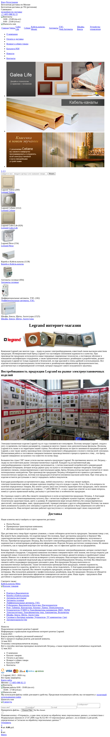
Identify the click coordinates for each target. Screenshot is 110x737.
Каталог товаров (14, 655)
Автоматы (53, 28)
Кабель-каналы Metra (10, 584)
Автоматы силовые (10, 282)
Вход (3, 2)
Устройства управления (95, 28)
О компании (12, 34)
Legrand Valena (7, 192)
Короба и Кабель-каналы (12, 264)
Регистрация (12, 2)
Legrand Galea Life (9, 228)
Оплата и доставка (14, 39)
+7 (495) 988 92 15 (9, 14)
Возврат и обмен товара (17, 44)
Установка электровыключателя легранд (19, 643)
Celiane (27, 28)
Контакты (10, 58)
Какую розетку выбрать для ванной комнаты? (22, 636)
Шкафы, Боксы (81, 28)
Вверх (4, 735)
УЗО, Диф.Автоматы (66, 28)
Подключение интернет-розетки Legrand (19, 629)
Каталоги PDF (13, 49)
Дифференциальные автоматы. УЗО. (18, 300)
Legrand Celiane (8, 210)
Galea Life (18, 28)
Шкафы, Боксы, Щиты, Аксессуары (17, 319)
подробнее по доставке (11, 12)
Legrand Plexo (7, 246)
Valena (12, 28)
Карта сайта (6, 680)
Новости (10, 53)
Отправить (6, 722)
